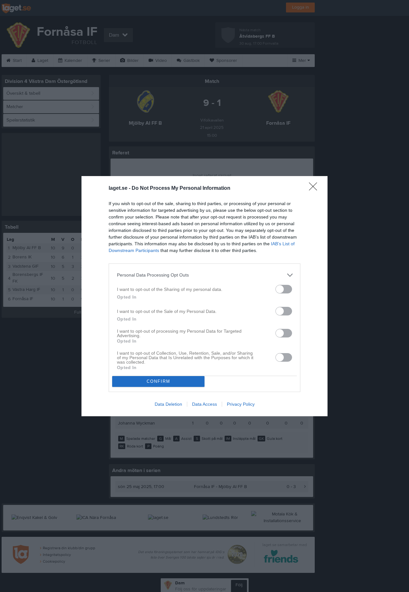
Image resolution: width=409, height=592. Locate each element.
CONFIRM (158, 381)
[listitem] (204, 275)
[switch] (283, 289)
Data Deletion (168, 404)
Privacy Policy (241, 404)
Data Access (204, 404)
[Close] (315, 188)
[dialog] (204, 296)
